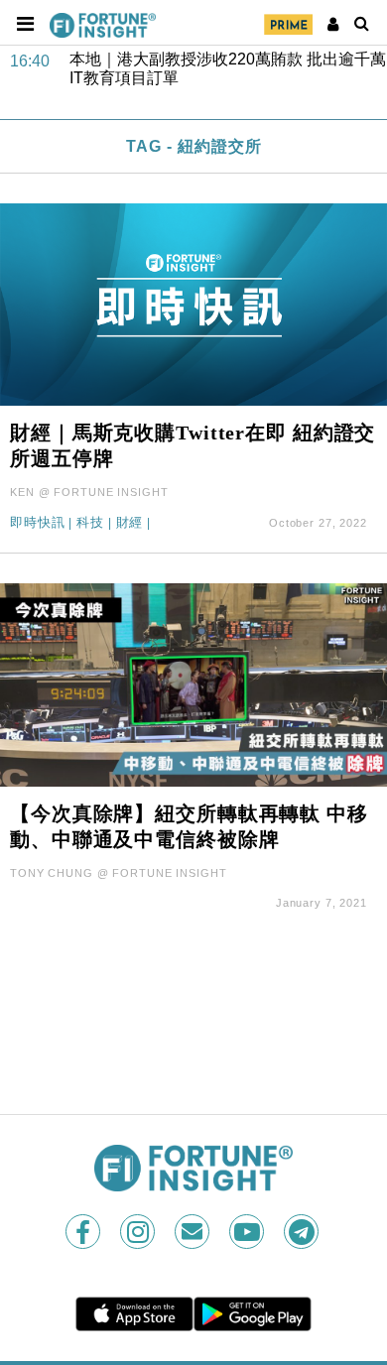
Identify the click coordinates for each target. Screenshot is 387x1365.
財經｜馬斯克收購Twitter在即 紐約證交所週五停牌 (192, 445)
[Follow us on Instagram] (139, 1231)
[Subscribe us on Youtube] (248, 1231)
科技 (90, 523)
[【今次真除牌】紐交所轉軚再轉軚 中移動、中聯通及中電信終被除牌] (193, 684)
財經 (130, 523)
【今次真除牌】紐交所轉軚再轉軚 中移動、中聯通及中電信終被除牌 (189, 826)
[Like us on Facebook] (84, 1231)
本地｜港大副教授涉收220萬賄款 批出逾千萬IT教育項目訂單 (227, 67)
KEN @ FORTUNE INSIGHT (89, 492)
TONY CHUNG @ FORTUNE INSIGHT (118, 873)
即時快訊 (37, 523)
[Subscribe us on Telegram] (303, 1231)
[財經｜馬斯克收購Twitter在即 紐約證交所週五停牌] (193, 303)
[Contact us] (194, 1231)
